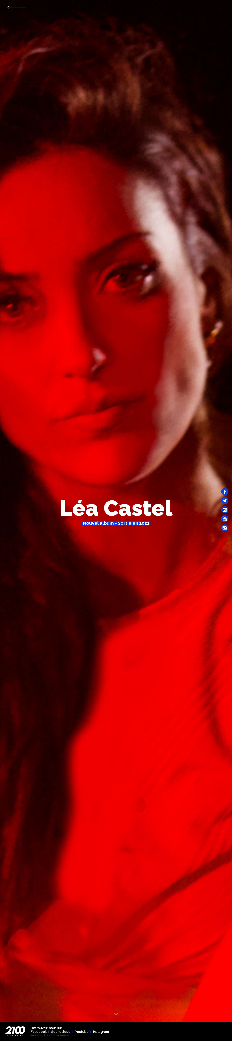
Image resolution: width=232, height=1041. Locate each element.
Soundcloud (61, 1032)
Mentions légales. (41, 1035)
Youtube (82, 1032)
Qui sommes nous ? (63, 1035)
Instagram (101, 1032)
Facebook (39, 1032)
